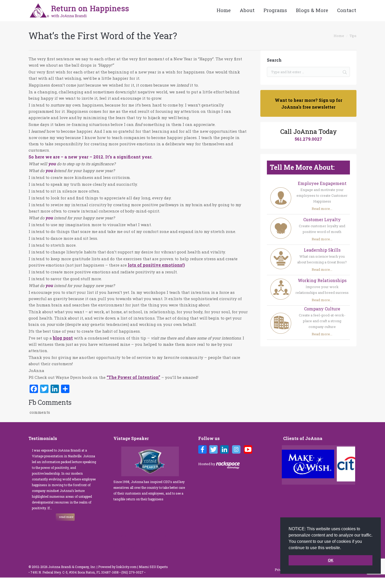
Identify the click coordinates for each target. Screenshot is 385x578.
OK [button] (330, 560)
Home (339, 35)
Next (352, 465)
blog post (63, 338)
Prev (287, 465)
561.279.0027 (308, 139)
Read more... (322, 208)
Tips (352, 35)
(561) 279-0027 (132, 572)
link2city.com (126, 567)
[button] (343, 548)
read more (66, 517)
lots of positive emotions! (155, 265)
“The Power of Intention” (133, 377)
